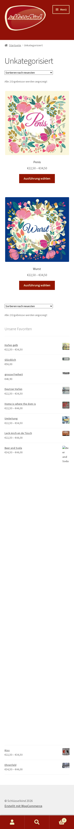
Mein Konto (12, 822)
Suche (37, 822)
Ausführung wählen (37, 178)
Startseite (15, 45)
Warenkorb (57, 819)
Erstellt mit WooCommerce (23, 806)
